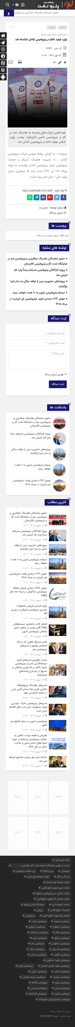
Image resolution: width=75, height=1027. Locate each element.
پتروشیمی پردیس (39, 988)
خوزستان (65, 871)
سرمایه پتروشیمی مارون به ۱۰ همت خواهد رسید (38, 292)
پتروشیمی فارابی (61, 971)
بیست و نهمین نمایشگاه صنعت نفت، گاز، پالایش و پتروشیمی (45, 866)
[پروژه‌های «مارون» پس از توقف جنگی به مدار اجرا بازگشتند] (37, 454)
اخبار (51, 27)
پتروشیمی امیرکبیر (37, 927)
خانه (63, 27)
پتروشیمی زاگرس (61, 954)
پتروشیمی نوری (62, 982)
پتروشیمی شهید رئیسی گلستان (55, 966)
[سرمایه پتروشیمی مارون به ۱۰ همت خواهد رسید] (37, 470)
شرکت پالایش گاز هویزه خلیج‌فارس (53, 899)
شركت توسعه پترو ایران (38, 876)
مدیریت (43, 208)
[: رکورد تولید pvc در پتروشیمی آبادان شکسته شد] (10, 62)
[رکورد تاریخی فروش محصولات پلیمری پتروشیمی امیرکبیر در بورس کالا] (37, 612)
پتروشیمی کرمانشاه (37, 993)
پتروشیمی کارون (61, 993)
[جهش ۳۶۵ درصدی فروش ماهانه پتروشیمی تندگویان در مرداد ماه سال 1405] (37, 594)
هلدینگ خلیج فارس (60, 910)
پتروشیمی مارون (38, 971)
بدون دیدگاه (56, 213)
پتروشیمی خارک (37, 949)
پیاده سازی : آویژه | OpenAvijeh (55, 1016)
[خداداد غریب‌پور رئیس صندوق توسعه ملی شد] (37, 761)
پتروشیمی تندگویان (60, 943)
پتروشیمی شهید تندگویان (57, 960)
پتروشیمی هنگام (39, 982)
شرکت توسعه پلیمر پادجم (57, 882)
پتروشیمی (30, 915)
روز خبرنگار (48, 871)
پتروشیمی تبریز (39, 938)
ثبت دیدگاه (58, 384)
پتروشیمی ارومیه (61, 921)
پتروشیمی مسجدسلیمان (34, 977)
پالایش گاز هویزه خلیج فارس (55, 915)
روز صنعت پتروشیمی (25, 871)
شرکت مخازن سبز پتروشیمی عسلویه (52, 893)
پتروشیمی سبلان (38, 954)
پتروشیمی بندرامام (39, 932)
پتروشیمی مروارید (61, 977)
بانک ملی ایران (62, 860)
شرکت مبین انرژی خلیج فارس (55, 888)
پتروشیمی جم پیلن (60, 949)
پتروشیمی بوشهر (61, 938)
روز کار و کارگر (63, 876)
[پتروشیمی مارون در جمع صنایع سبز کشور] (37, 726)
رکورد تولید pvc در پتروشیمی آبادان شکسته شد (41, 39)
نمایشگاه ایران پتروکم (34, 904)
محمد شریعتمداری (60, 904)
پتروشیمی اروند (39, 921)
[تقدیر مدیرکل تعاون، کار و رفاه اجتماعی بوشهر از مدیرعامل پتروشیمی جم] (37, 648)
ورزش (39, 910)
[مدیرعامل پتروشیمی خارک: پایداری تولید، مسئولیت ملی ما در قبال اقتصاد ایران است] (37, 710)
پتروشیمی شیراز (25, 966)
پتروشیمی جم (37, 943)
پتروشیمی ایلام (62, 932)
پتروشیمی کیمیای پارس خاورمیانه (54, 999)
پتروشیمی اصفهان (61, 927)
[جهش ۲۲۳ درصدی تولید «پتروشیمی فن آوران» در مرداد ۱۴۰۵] (37, 485)
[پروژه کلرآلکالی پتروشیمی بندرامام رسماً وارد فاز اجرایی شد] (37, 439)
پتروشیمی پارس (62, 988)
